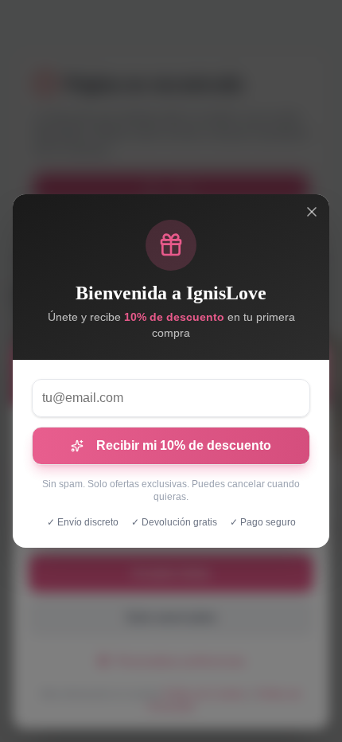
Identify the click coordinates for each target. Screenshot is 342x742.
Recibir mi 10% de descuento (183, 445)
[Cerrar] (312, 212)
